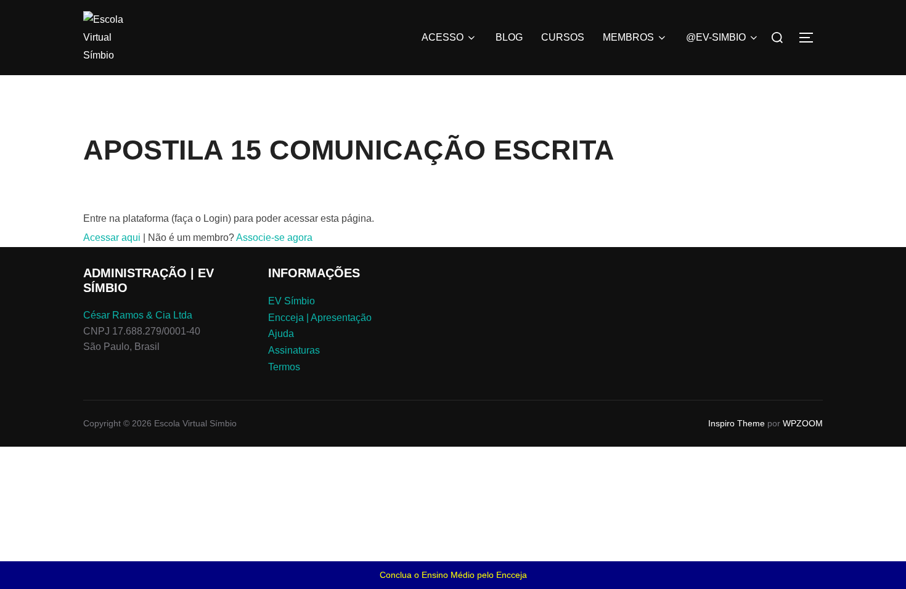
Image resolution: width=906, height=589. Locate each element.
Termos (284, 367)
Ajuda (281, 333)
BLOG (509, 37)
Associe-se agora (274, 237)
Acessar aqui (112, 237)
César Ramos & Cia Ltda (137, 315)
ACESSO (442, 37)
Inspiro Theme (736, 423)
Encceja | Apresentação (320, 317)
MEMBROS (628, 37)
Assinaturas (294, 350)
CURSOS (562, 37)
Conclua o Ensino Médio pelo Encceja (453, 575)
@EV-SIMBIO (716, 37)
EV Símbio (291, 301)
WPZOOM (803, 423)
